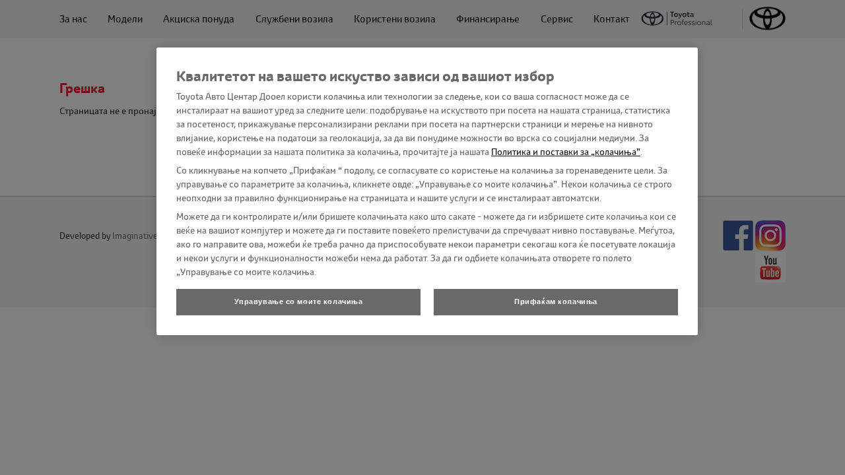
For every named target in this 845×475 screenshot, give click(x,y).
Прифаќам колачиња (555, 301)
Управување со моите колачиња (298, 301)
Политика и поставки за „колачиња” (565, 152)
